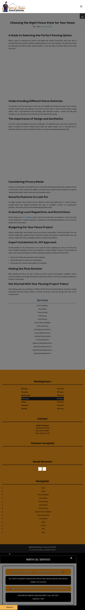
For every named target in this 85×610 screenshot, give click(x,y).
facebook (40, 469)
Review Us (9, 607)
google (44, 469)
